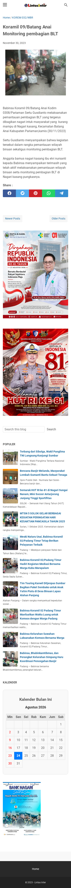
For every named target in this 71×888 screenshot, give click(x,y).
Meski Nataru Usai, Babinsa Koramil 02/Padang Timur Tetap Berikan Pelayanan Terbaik (41, 540)
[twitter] (22, 193)
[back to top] (63, 879)
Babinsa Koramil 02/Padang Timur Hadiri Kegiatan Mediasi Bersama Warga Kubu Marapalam (40, 563)
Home (35, 868)
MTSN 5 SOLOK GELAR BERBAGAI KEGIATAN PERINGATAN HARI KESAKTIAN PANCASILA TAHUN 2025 (42, 517)
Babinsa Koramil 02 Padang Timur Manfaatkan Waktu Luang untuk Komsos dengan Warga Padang (40, 614)
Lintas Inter (40, 882)
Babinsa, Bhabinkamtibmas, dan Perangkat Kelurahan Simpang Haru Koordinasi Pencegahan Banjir (41, 657)
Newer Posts (12, 218)
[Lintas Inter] (35, 5)
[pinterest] (35, 193)
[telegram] (61, 193)
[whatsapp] (48, 193)
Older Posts (58, 218)
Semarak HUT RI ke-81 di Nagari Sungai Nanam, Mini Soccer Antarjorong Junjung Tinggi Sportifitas (44, 494)
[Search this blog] (66, 5)
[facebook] (9, 193)
